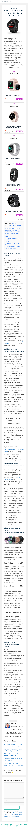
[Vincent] (7, 727)
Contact (19, 826)
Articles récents (13, 721)
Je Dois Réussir (6, 2)
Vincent (13, 723)
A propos (25, 824)
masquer (14, 223)
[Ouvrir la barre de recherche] (22, 1)
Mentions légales (12, 826)
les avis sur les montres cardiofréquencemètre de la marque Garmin (14, 449)
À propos (6, 721)
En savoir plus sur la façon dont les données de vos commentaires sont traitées (13, 814)
